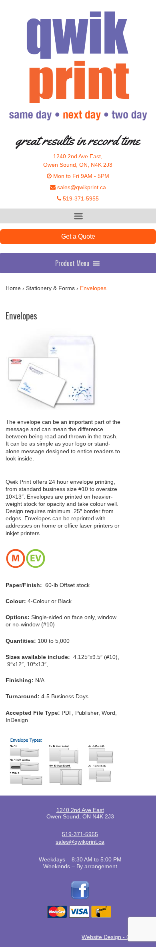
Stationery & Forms (50, 288)
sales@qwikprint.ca (81, 187)
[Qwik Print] (78, 69)
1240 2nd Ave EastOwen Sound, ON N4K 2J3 (80, 813)
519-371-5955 (80, 198)
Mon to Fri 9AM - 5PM (80, 176)
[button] (72, 263)
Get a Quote (78, 236)
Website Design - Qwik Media (119, 937)
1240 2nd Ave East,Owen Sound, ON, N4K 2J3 (77, 160)
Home (13, 288)
